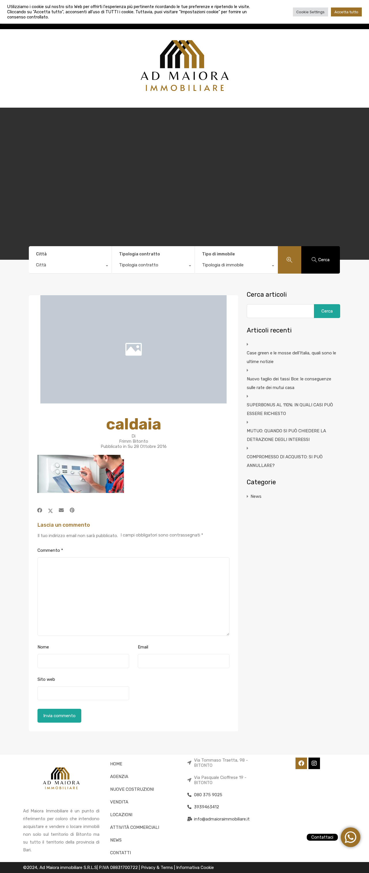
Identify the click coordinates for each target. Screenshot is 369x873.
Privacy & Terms (157, 867)
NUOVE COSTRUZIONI (132, 789)
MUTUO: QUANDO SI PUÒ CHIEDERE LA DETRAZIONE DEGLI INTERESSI (286, 435)
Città (41, 254)
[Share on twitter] (50, 510)
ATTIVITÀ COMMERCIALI (134, 827)
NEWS (116, 840)
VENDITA (119, 802)
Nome (43, 647)
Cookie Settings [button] (310, 12)
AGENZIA (119, 776)
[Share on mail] (61, 510)
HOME (116, 764)
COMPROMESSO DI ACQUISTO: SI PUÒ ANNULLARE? (285, 461)
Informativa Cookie (195, 867)
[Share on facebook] (39, 510)
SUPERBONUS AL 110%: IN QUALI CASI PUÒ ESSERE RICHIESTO (290, 409)
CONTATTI (120, 852)
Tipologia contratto (139, 254)
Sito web (46, 679)
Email (143, 647)
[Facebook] (301, 763)
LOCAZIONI (121, 814)
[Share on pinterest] (72, 510)
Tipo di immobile (218, 254)
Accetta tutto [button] (346, 12)
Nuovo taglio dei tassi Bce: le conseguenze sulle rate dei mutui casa (289, 383)
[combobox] (70, 266)
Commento (50, 550)
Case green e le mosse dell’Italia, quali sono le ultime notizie (291, 357)
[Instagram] (314, 763)
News (256, 496)
